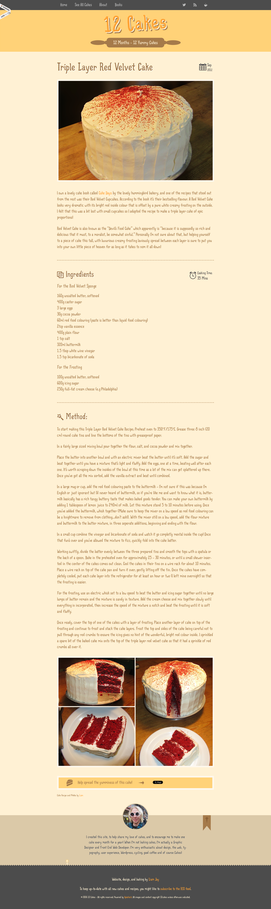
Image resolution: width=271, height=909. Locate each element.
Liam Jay (154, 879)
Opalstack (128, 897)
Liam (81, 795)
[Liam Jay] (135, 816)
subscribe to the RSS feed (175, 889)
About (103, 4)
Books (118, 4)
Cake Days (105, 193)
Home (63, 4)
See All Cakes (83, 4)
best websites (5, 11)
